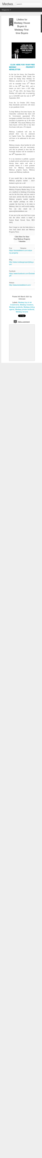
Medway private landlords (24, 309)
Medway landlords (16, 307)
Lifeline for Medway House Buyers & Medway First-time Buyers (22, 26)
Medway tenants (22, 312)
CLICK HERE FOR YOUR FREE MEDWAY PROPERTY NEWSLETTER (22, 67)
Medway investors (26, 304)
